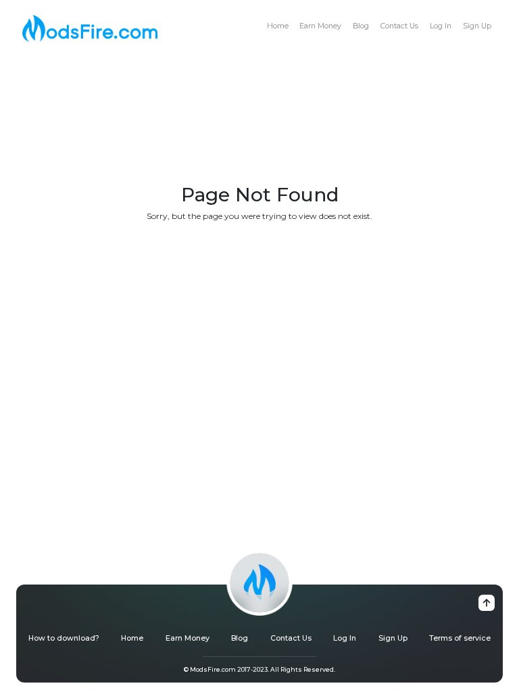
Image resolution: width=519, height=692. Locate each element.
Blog (361, 26)
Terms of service (460, 638)
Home (278, 26)
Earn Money (320, 26)
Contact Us (399, 26)
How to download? (63, 638)
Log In (440, 26)
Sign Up (477, 26)
